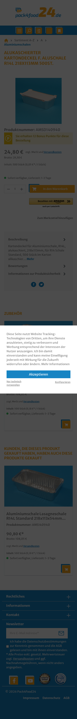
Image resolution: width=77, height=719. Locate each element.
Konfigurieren (62, 382)
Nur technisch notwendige (14, 383)
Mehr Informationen (55, 364)
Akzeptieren (38, 374)
